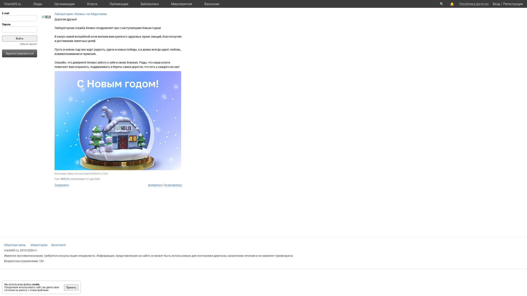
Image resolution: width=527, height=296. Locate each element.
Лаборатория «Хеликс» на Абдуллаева (81, 14)
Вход (496, 4)
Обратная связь (15, 245)
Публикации (119, 4)
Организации (64, 4)
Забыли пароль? (28, 44)
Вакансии (211, 4)
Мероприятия (181, 4)
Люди (37, 4)
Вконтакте (58, 245)
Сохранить (62, 185)
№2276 (65, 179)
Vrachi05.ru (12, 4)
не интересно (173, 185)
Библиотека (150, 4)
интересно (155, 185)
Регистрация (513, 4)
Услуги (92, 4)
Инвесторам (39, 245)
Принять (71, 287)
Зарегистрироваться (20, 53)
